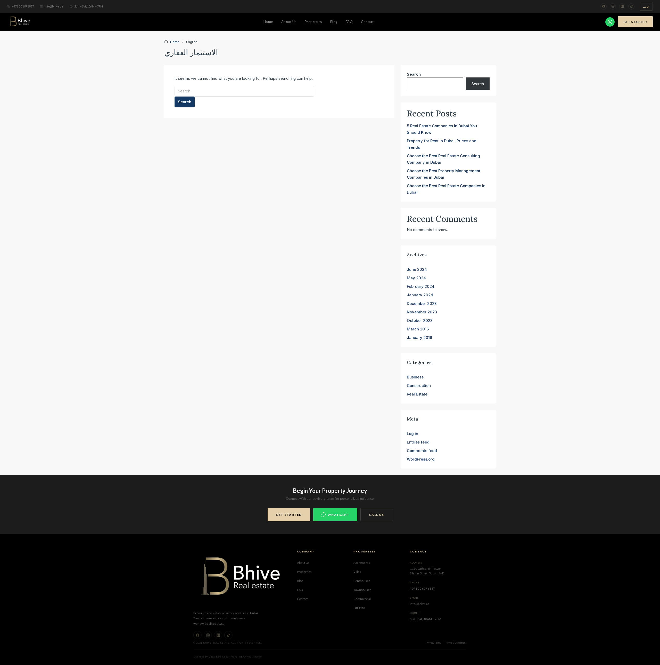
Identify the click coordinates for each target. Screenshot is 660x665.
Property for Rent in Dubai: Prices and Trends (441, 144)
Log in (412, 433)
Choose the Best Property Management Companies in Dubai (443, 174)
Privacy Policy (433, 642)
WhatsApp (338, 515)
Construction (419, 385)
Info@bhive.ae (54, 6)
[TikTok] (631, 6)
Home (268, 22)
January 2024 (420, 294)
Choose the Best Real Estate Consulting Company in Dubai (443, 159)
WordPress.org (421, 459)
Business (415, 377)
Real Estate (417, 394)
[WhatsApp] (610, 22)
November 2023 (422, 312)
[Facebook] (603, 6)
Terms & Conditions (456, 642)
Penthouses (361, 581)
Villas (357, 572)
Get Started (635, 21)
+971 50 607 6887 (23, 6)
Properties (313, 22)
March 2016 (418, 329)
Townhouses (362, 590)
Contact (367, 22)
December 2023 (422, 303)
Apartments (361, 563)
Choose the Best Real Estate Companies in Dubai (446, 189)
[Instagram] (613, 6)
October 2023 (420, 320)
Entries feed (418, 442)
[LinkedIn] (622, 6)
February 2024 (420, 286)
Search (184, 101)
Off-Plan (359, 608)
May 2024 (416, 277)
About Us (288, 22)
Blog (333, 22)
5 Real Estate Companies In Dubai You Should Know (442, 129)
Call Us (376, 515)
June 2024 (417, 269)
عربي (646, 6)
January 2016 (419, 337)
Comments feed (422, 450)
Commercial (362, 599)
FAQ (349, 22)
